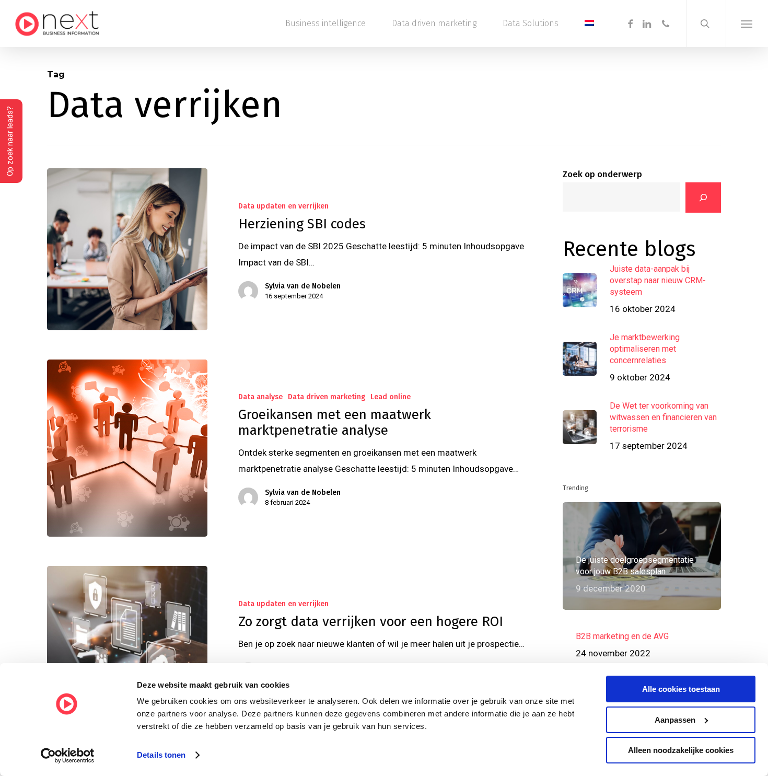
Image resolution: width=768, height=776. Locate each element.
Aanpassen (675, 719)
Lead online (390, 396)
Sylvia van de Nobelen (303, 286)
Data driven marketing (326, 396)
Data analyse (260, 396)
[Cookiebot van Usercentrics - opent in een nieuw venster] (67, 755)
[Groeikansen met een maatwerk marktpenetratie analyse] (127, 448)
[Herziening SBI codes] (127, 249)
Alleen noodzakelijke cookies (681, 750)
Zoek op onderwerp (602, 174)
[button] (747, 23)
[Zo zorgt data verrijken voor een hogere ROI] (127, 639)
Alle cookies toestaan (681, 689)
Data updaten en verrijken (283, 206)
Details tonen (161, 754)
